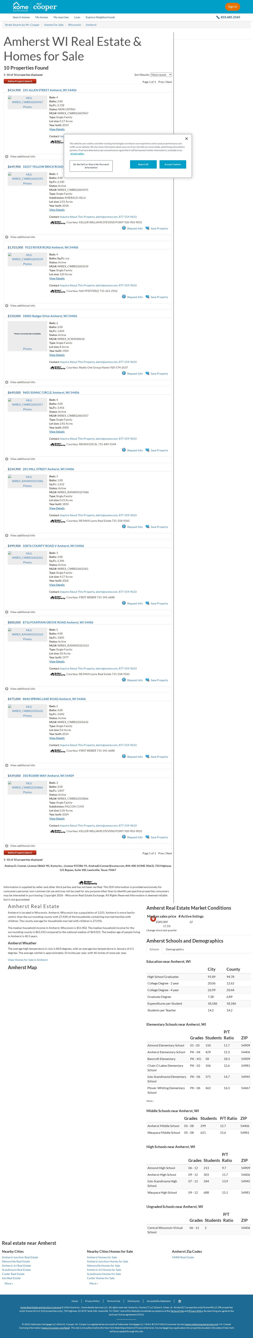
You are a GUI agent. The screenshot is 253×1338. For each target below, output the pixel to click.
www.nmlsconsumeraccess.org (201, 1324)
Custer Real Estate (13, 1274)
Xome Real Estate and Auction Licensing (40, 1307)
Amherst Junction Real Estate (20, 1257)
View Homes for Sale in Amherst (28, 959)
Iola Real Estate (11, 1278)
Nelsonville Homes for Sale (103, 1265)
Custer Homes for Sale (100, 1278)
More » (150, 1100)
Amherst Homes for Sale (102, 1257)
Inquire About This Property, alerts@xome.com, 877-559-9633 (98, 216)
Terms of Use (113, 1301)
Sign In (232, 6)
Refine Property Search (20, 81)
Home (75, 1301)
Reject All (143, 164)
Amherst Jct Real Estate (16, 1265)
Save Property (159, 228)
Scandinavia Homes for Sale (104, 1274)
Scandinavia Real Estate (16, 1269)
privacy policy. (77, 153)
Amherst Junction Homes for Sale (107, 1261)
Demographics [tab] (175, 949)
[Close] (186, 138)
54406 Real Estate (183, 1257)
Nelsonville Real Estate (16, 1261)
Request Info (135, 228)
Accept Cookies (173, 164)
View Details (57, 129)
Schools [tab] (154, 949)
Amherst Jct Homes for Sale (104, 1269)
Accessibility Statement (159, 1301)
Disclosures (133, 1301)
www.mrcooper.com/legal (55, 1327)
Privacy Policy (92, 1301)
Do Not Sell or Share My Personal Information (91, 166)
